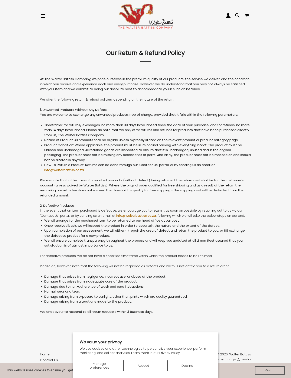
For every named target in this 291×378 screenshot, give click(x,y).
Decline (187, 365)
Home (45, 354)
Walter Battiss (240, 354)
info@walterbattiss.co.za (136, 215)
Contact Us (49, 360)
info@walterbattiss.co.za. (64, 170)
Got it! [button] (270, 370)
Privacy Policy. (169, 353)
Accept (143, 365)
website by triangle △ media (228, 359)
